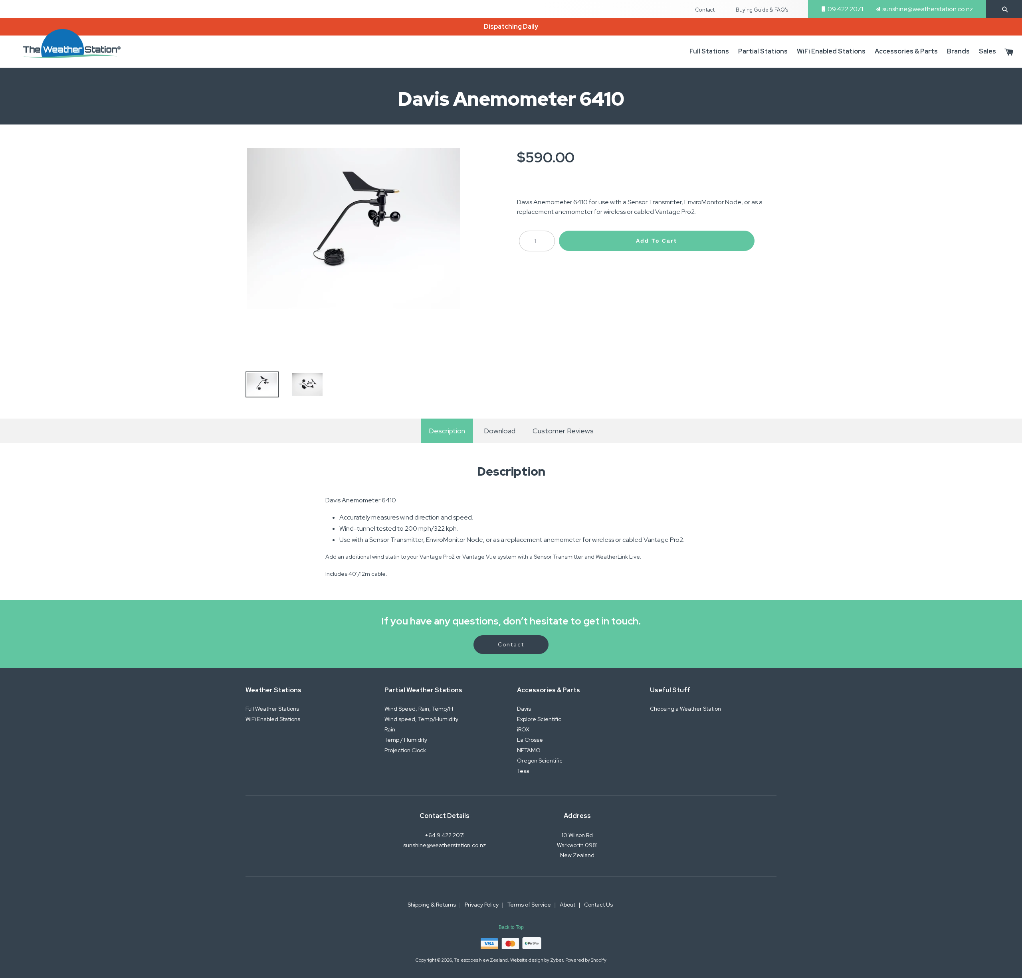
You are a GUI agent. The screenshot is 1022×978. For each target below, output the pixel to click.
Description (447, 430)
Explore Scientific (539, 719)
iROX (523, 729)
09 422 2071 (845, 9)
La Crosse (530, 739)
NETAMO (529, 750)
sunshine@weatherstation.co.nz (927, 9)
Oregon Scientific (539, 760)
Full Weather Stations (272, 708)
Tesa (523, 770)
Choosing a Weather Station (685, 708)
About (568, 904)
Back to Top (511, 927)
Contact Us (598, 904)
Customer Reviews (563, 430)
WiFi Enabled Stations (273, 719)
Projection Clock (405, 750)
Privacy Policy (482, 904)
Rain (389, 729)
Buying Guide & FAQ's (762, 9)
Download (498, 430)
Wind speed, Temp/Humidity (421, 719)
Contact (705, 9)
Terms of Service (529, 904)
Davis (524, 708)
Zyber (556, 960)
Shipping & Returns (432, 904)
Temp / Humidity (405, 739)
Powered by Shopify (585, 960)
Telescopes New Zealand (481, 960)
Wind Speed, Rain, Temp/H (418, 708)
